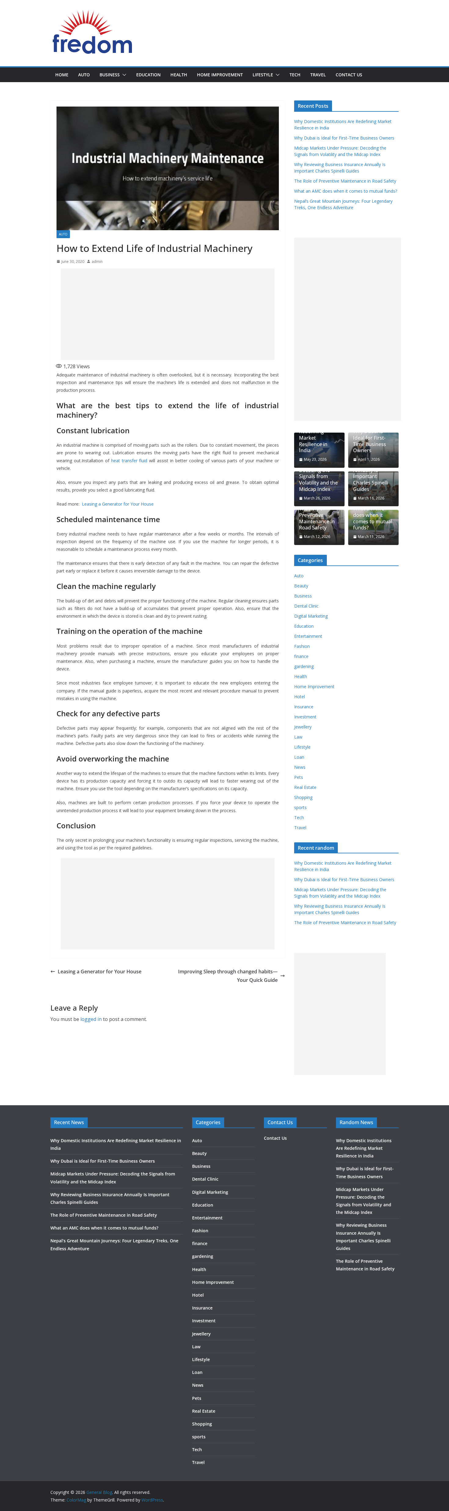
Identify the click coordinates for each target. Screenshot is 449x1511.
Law (298, 737)
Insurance (303, 707)
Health (178, 75)
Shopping (303, 797)
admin (97, 261)
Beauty (301, 586)
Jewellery (303, 727)
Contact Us (349, 75)
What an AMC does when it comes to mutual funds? (345, 191)
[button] (123, 75)
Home (61, 75)
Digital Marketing (311, 616)
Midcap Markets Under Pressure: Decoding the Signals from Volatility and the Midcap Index (318, 473)
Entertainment (308, 636)
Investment (305, 717)
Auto (84, 75)
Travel (318, 75)
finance (301, 656)
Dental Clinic (306, 606)
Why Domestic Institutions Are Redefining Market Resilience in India (317, 435)
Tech (295, 75)
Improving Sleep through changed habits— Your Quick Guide (228, 976)
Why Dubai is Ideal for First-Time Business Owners (344, 138)
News (299, 767)
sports (300, 807)
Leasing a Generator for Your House (118, 504)
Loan (299, 757)
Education (148, 75)
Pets (298, 777)
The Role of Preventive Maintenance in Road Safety (345, 181)
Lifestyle (263, 75)
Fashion (302, 646)
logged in (91, 1019)
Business (110, 75)
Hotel (299, 696)
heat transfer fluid (129, 460)
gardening (304, 666)
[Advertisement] (168, 314)
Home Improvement (220, 75)
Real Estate (305, 787)
